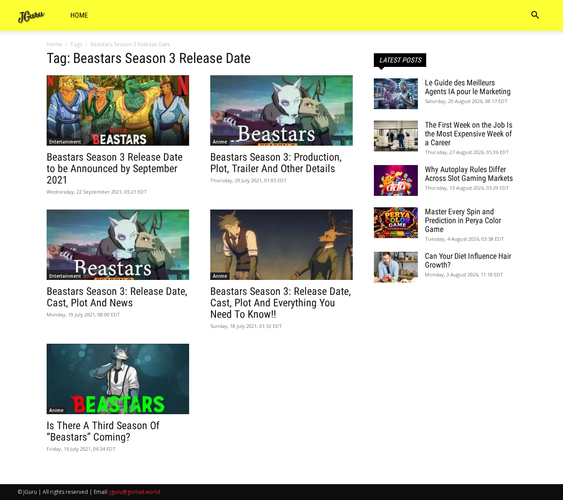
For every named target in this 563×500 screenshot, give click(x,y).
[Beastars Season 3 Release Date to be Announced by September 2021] (118, 110)
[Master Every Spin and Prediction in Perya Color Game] (396, 222)
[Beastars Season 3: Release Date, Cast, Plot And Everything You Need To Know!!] (281, 245)
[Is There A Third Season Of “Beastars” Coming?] (118, 379)
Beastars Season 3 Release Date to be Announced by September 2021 (115, 168)
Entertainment (65, 142)
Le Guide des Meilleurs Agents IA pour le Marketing (468, 87)
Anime (220, 142)
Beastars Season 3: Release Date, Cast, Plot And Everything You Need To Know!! (280, 302)
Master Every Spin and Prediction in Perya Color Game (463, 220)
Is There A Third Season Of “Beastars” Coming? (103, 431)
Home (79, 15)
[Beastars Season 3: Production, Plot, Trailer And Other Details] (281, 110)
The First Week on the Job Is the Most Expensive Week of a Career (468, 133)
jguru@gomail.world (135, 492)
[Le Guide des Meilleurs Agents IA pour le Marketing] (396, 93)
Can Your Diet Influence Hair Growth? (468, 260)
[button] (534, 16)
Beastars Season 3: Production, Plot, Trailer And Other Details (276, 163)
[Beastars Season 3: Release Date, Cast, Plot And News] (118, 245)
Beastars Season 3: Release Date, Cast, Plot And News (117, 297)
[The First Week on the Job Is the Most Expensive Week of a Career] (396, 136)
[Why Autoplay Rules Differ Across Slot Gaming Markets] (396, 180)
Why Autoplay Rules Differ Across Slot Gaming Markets (469, 174)
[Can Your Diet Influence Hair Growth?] (396, 267)
